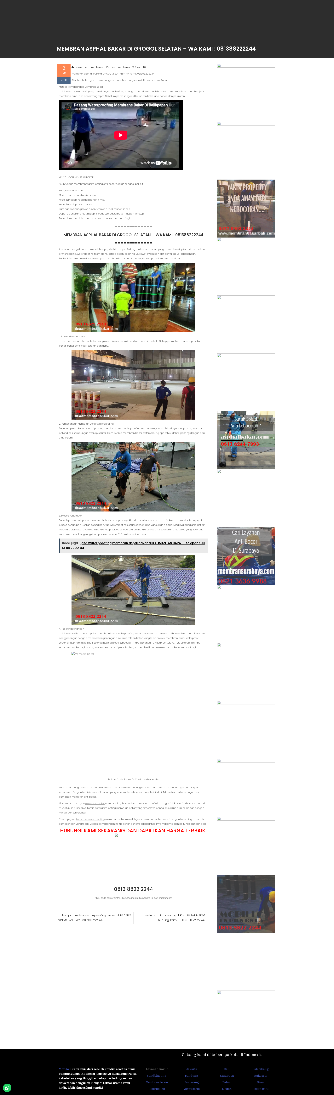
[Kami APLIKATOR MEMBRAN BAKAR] (246, 498)
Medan (227, 1088)
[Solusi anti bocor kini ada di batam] (246, 788)
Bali (227, 1069)
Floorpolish (157, 1088)
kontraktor (82, 819)
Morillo (64, 1069)
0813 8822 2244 (133, 889)
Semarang (191, 1082)
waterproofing (96, 819)
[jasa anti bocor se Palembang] (246, 962)
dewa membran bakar (89, 67)
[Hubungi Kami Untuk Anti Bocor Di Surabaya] (246, 324)
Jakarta (191, 1069)
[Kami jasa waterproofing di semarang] (246, 672)
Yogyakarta (191, 1088)
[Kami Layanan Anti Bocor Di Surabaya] (246, 556)
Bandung (191, 1075)
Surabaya (227, 1075)
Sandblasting (157, 1075)
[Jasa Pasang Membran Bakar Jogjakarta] (246, 614)
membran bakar (95, 803)
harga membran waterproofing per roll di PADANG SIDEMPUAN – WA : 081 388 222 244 (94, 917)
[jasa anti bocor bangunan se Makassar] (246, 1019)
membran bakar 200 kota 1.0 (128, 67)
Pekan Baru (261, 1088)
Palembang (261, 1069)
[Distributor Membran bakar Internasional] (246, 93)
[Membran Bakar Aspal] (246, 151)
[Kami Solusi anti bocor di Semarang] (246, 846)
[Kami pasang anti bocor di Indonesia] (246, 904)
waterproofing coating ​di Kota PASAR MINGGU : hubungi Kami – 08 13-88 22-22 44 (177, 917)
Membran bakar (157, 1082)
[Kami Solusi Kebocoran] (246, 440)
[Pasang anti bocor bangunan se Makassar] (246, 730)
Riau (260, 1082)
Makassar (261, 1075)
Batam (226, 1082)
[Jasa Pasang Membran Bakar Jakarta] (246, 382)
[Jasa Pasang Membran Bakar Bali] (246, 208)
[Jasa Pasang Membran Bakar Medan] (246, 266)
